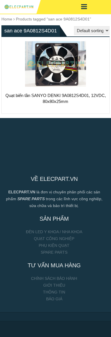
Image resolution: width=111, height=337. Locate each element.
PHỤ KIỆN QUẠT (54, 245)
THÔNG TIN (54, 292)
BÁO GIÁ (54, 299)
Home (6, 19)
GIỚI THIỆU (54, 285)
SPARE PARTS (54, 252)
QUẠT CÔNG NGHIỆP (54, 238)
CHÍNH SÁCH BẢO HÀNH (54, 278)
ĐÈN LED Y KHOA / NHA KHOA (54, 232)
